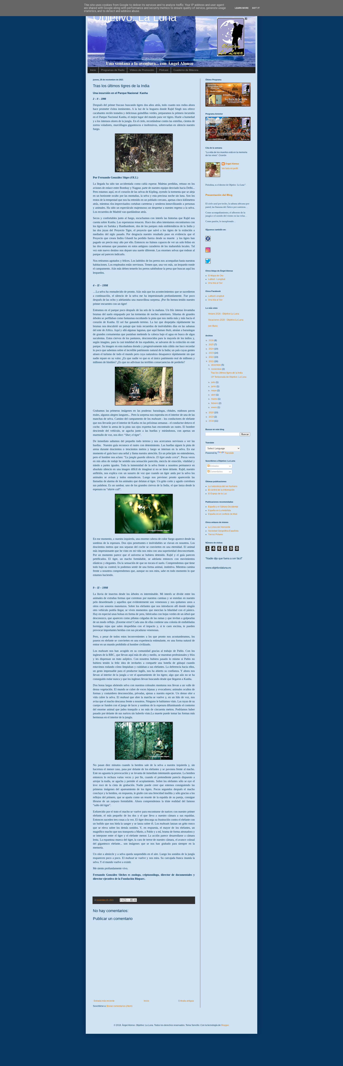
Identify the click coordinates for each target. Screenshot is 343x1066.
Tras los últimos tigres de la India (227, 373)
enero (214, 407)
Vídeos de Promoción (142, 70)
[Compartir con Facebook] (131, 900)
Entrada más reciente (104, 1001)
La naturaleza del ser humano (222, 486)
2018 (211, 421)
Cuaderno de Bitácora (185, 70)
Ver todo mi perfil (230, 168)
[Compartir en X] (128, 900)
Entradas (214, 466)
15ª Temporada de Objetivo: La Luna (228, 377)
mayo (214, 390)
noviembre (216, 369)
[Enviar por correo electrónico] (121, 900)
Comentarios (216, 471)
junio (214, 386)
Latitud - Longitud (216, 279)
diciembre (216, 365)
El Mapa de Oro (215, 275)
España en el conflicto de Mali (222, 514)
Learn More (241, 8)
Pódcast (163, 70)
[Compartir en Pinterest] (135, 900)
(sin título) (213, 326)
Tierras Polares (215, 534)
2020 (211, 412)
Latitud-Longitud (216, 296)
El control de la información (221, 490)
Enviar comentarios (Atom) (119, 1006)
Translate (229, 453)
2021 (211, 361)
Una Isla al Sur (215, 283)
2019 (211, 417)
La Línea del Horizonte (219, 527)
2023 (211, 353)
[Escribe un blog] (125, 900)
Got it (256, 8)
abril (213, 395)
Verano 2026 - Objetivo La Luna (223, 313)
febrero (215, 403)
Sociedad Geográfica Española (223, 531)
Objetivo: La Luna (135, 17)
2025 (211, 344)
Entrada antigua (186, 1001)
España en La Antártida (219, 510)
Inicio (93, 70)
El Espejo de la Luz (217, 493)
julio (213, 382)
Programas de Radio (113, 70)
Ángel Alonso (232, 164)
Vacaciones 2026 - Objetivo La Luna (225, 320)
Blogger (225, 1025)
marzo (214, 399)
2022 (211, 357)
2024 (211, 349)
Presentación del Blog (218, 194)
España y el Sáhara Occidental (223, 506)
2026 (211, 340)
